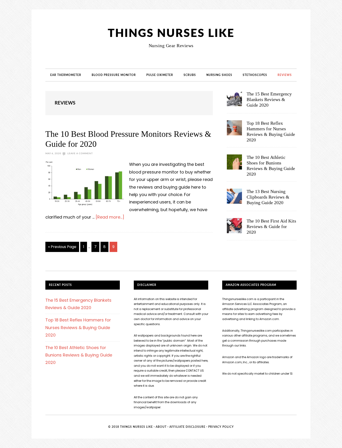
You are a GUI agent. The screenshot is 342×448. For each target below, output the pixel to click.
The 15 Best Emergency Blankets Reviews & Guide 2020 (269, 99)
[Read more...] (110, 217)
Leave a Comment (80, 153)
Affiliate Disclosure (187, 426)
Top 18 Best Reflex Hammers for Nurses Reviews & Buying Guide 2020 (78, 327)
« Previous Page (62, 248)
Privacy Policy (221, 426)
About (161, 426)
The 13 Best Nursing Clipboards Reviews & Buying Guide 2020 (268, 197)
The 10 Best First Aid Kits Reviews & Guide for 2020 (271, 226)
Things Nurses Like (171, 33)
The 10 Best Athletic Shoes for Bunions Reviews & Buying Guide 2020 (78, 355)
